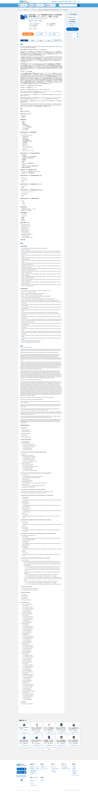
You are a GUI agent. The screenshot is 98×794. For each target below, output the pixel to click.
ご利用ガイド (53, 764)
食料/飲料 (34, 9)
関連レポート (57, 40)
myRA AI (31, 783)
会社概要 (74, 766)
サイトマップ (18, 790)
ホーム (21, 9)
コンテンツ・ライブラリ (76, 775)
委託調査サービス (44, 766)
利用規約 (29, 790)
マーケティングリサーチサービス (44, 769)
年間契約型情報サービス (34, 770)
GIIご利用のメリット (33, 773)
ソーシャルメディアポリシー (35, 790)
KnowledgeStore (33, 785)
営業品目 (74, 768)
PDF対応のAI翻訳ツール (55, 768)
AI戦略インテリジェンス (34, 780)
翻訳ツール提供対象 (34, 29)
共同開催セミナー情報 (65, 768)
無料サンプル (53, 766)
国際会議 (42, 780)
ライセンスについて (72, 26)
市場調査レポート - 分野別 (34, 766)
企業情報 (73, 764)
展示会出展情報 (64, 766)
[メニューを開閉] (79, 1)
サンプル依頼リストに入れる (25, 732)
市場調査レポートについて (27, 9)
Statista (31, 781)
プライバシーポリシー (24, 790)
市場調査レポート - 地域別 (34, 768)
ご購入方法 (53, 770)
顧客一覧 (74, 770)
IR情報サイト (75, 773)
